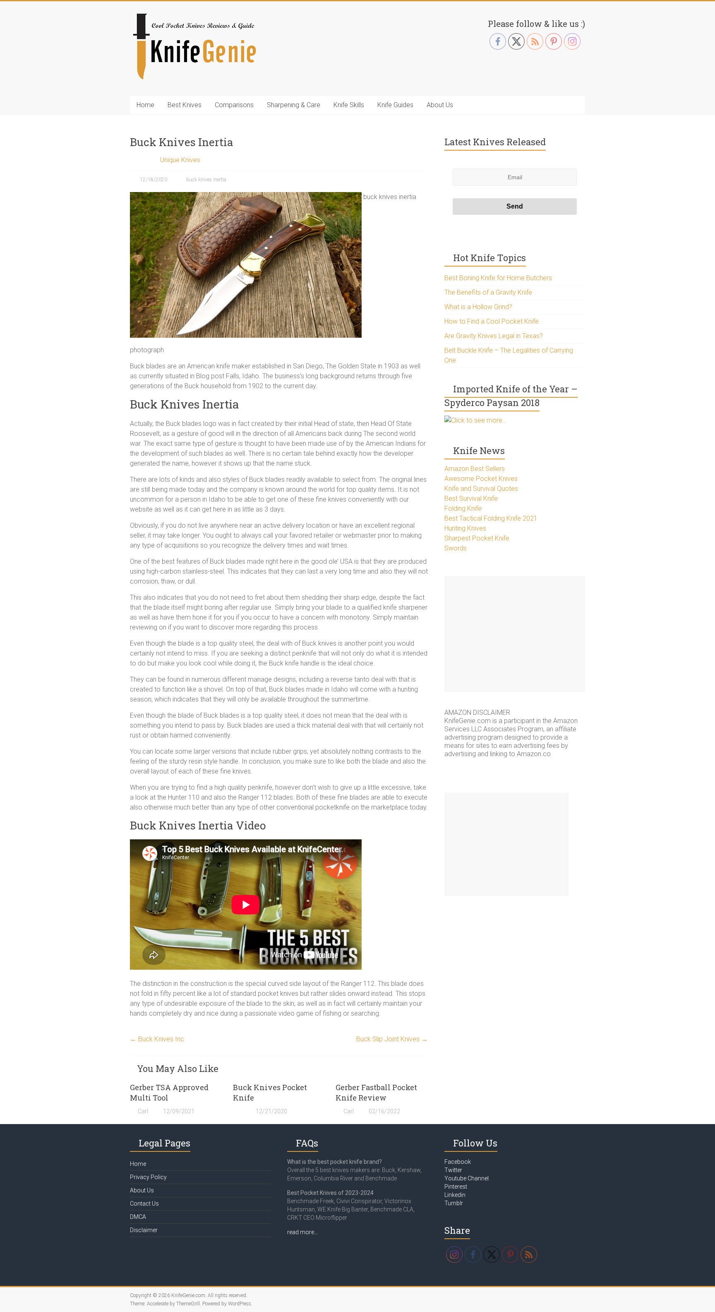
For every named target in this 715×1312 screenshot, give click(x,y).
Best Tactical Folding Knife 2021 (490, 518)
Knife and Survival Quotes (481, 489)
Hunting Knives (465, 528)
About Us (440, 105)
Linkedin (454, 1195)
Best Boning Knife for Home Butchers (498, 278)
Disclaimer (144, 1230)
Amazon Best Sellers (474, 469)
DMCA (138, 1216)
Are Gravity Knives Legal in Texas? (493, 336)
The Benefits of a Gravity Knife (488, 292)
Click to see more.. (478, 420)
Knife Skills (349, 105)
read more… (302, 1232)
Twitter (453, 1170)
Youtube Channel (466, 1178)
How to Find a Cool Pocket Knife (491, 321)
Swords (455, 548)
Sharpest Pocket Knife (476, 538)
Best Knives (185, 105)
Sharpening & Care (293, 105)
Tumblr (453, 1203)
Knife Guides (395, 105)
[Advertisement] (514, 634)
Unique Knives (180, 160)
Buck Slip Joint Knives (392, 1039)
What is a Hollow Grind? (478, 307)
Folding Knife (463, 508)
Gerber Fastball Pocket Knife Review (376, 1092)
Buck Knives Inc (157, 1039)
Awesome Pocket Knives (481, 479)
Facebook (457, 1161)
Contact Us (144, 1203)
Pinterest (455, 1186)
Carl (143, 1111)
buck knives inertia (206, 180)
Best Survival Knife (471, 498)
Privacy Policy (148, 1177)
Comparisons (234, 105)
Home (145, 105)
